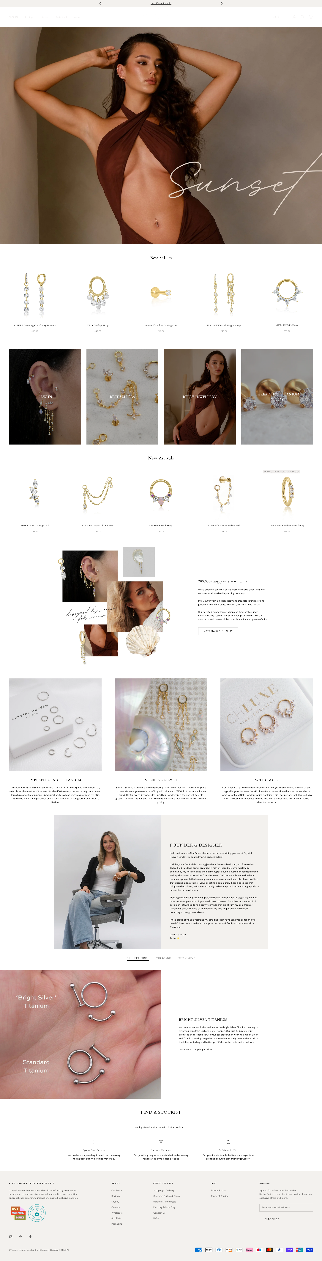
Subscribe (272, 1219)
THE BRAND (163, 958)
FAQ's (156, 1218)
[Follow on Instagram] (11, 1237)
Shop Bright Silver (202, 1049)
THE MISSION (187, 958)
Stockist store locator (175, 1127)
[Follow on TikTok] (30, 1237)
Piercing (45, 16)
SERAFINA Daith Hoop (161, 525)
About (77, 16)
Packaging (116, 1223)
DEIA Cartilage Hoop (97, 325)
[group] (161, 135)
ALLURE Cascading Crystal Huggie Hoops (35, 325)
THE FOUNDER (138, 958)
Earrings (29, 16)
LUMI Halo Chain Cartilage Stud (224, 525)
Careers (115, 1207)
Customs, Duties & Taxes (166, 1196)
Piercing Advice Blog (164, 1207)
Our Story (116, 1190)
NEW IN (13, 16)
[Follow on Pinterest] (20, 1237)
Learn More (185, 1049)
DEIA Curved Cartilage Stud (35, 525)
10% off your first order (161, 3)
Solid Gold (61, 16)
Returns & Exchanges (164, 1201)
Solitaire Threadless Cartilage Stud (161, 325)
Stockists (116, 1218)
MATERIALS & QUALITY (218, 631)
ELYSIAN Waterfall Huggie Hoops (224, 325)
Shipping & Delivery (163, 1190)
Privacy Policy (218, 1190)
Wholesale (117, 1212)
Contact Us (159, 1212)
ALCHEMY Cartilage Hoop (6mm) (287, 525)
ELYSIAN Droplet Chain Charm (98, 525)
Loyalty (115, 1201)
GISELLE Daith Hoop (287, 325)
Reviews (115, 1196)
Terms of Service (220, 1196)
